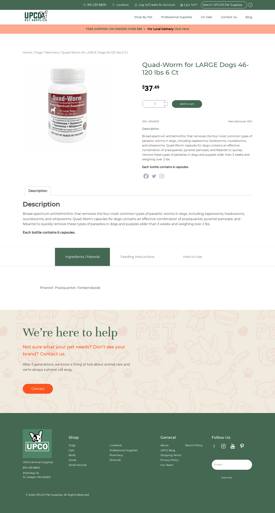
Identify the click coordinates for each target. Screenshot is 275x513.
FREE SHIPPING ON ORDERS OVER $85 (114, 29)
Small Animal (78, 465)
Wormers (52, 52)
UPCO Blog (167, 450)
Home (27, 52)
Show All (115, 459)
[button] (186, 5)
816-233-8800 (31, 467)
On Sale (206, 17)
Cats (71, 450)
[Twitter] (153, 176)
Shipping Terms (170, 455)
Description (37, 191)
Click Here (181, 29)
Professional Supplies (176, 17)
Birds (72, 455)
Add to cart (187, 103)
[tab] (38, 190)
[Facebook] (146, 176)
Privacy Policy (169, 459)
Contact (37, 389)
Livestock (116, 445)
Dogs (38, 52)
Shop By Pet (143, 17)
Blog (248, 17)
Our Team (166, 465)
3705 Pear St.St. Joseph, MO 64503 (37, 475)
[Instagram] (161, 176)
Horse (72, 459)
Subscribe (226, 477)
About (164, 445)
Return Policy (194, 445)
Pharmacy (116, 455)
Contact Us (229, 17)
